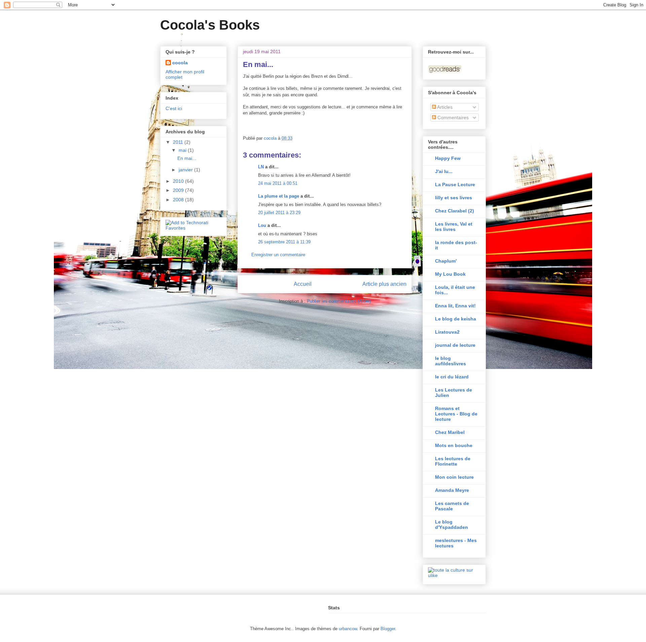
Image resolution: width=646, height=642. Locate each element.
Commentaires (452, 117)
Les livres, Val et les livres (453, 226)
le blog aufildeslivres (450, 361)
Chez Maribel (450, 432)
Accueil (303, 284)
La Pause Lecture (455, 184)
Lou (262, 225)
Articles (444, 107)
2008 (179, 199)
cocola (180, 62)
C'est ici (174, 108)
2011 (178, 142)
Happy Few (448, 158)
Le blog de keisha (455, 319)
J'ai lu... (444, 171)
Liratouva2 (447, 332)
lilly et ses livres (453, 197)
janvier (186, 169)
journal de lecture (455, 345)
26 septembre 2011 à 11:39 (284, 241)
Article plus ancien (384, 284)
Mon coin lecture (454, 477)
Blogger (388, 628)
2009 (179, 190)
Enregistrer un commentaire (278, 254)
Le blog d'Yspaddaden (451, 524)
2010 (179, 181)
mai (183, 150)
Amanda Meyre (452, 490)
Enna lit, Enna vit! (455, 305)
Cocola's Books (210, 25)
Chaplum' (446, 261)
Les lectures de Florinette (452, 461)
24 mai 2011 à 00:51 (277, 183)
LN (261, 166)
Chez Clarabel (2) (454, 210)
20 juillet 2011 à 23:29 (279, 212)
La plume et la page (278, 196)
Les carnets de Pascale (452, 506)
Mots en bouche (453, 445)
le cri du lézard (452, 376)
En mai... (186, 158)
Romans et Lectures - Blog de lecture (456, 414)
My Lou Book (450, 274)
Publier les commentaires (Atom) (339, 301)
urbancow (348, 628)
